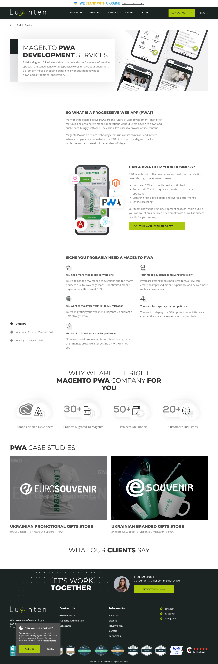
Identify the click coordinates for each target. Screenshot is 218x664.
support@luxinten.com (72, 620)
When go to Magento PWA (29, 340)
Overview (21, 323)
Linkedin (169, 608)
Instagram (170, 618)
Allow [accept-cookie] (29, 649)
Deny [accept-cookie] (50, 649)
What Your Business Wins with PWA (34, 332)
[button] (204, 12)
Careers (113, 630)
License (113, 620)
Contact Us (178, 12)
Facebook (170, 613)
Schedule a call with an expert (153, 226)
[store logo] (28, 12)
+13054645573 (67, 615)
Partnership (115, 636)
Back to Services (25, 25)
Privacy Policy (116, 625)
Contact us (65, 625)
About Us (114, 615)
